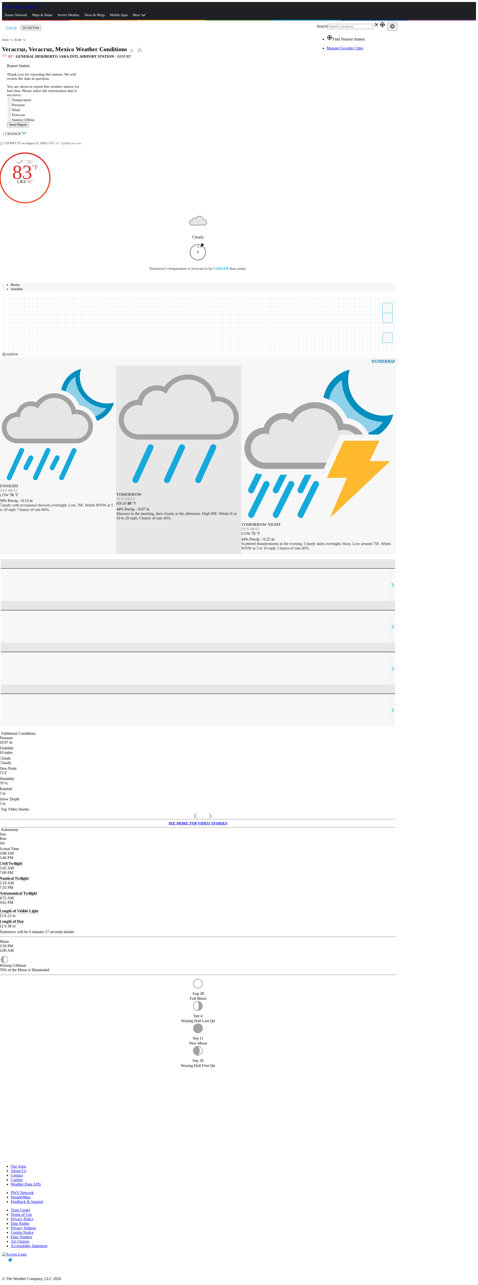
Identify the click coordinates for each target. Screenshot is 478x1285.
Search (322, 26)
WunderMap (383, 361)
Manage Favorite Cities (345, 48)
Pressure (18, 105)
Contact (17, 1175)
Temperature (21, 100)
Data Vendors (21, 1237)
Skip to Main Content (19, 6)
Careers (17, 1180)
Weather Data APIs (26, 1184)
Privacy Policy (22, 1219)
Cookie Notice (22, 1232)
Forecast (18, 115)
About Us (18, 1171)
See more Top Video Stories (198, 823)
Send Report (18, 125)
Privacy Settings (23, 1228)
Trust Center (20, 1210)
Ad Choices (20, 1241)
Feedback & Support (27, 1201)
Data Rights (20, 1223)
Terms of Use (21, 1214)
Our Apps (18, 1166)
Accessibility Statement (29, 1246)
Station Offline (23, 120)
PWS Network (22, 1193)
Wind (16, 110)
